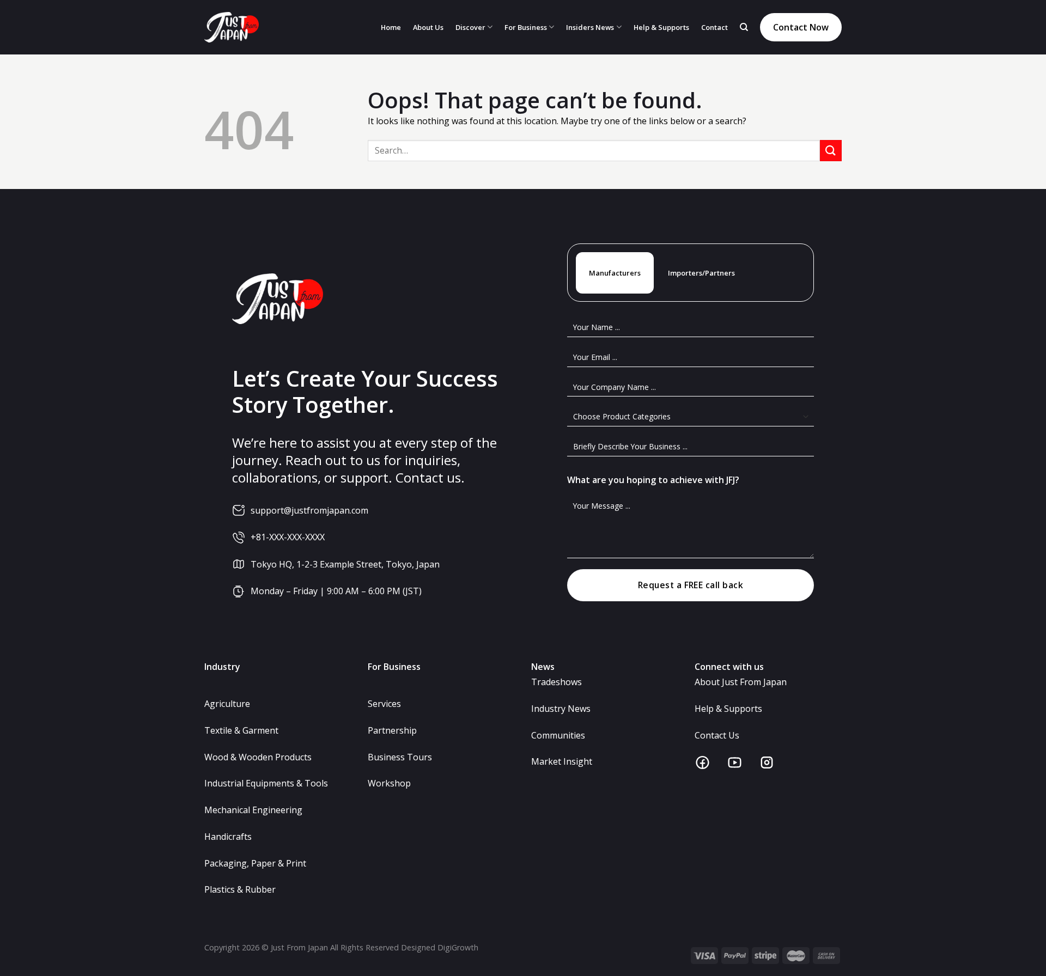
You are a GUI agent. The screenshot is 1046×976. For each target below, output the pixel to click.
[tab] (615, 273)
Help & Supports (661, 27)
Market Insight (561, 761)
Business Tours (400, 757)
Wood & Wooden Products (258, 757)
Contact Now (801, 27)
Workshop (389, 783)
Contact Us (717, 735)
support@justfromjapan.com (309, 510)
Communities (558, 735)
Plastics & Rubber (240, 889)
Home (391, 27)
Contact (714, 27)
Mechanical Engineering (253, 810)
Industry (222, 667)
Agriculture (227, 704)
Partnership (392, 730)
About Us (428, 27)
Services (384, 704)
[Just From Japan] (231, 27)
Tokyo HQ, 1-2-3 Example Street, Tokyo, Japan (345, 564)
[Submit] (831, 150)
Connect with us (729, 667)
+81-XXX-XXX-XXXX (288, 537)
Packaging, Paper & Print (255, 863)
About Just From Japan (741, 682)
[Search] (744, 27)
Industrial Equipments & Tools (266, 783)
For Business (525, 27)
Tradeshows (556, 682)
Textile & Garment (241, 730)
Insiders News (590, 27)
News (543, 667)
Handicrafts (228, 837)
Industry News (561, 709)
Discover (470, 27)
